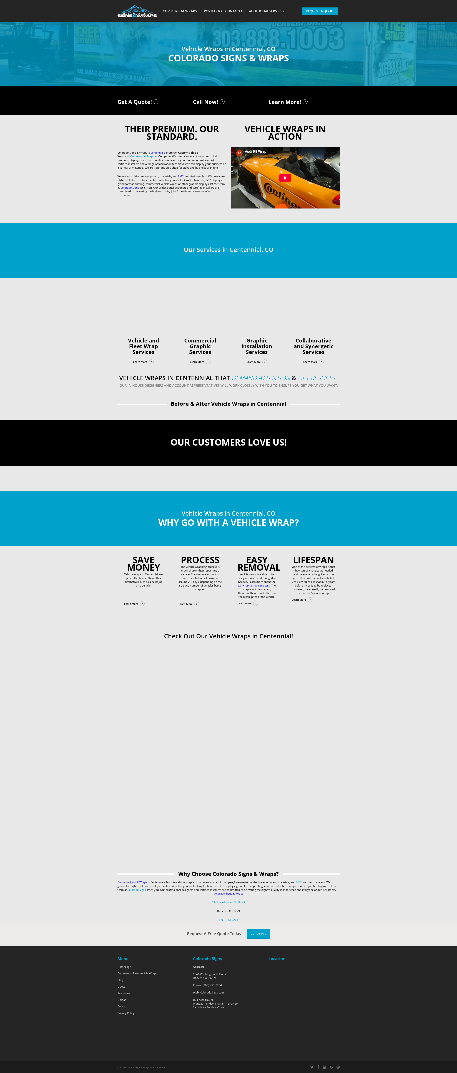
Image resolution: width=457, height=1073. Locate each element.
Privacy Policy (125, 1013)
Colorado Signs (129, 187)
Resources (123, 993)
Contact (122, 1006)
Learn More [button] (140, 362)
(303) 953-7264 (228, 920)
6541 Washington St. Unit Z (228, 902)
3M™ (299, 882)
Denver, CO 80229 (204, 978)
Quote (121, 986)
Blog (120, 980)
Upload (121, 1000)
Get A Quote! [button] (134, 102)
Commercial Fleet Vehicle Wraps (137, 973)
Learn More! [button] (284, 102)
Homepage (124, 966)
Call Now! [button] (205, 102)
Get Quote (258, 933)
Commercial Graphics (144, 156)
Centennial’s (158, 152)
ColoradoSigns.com (212, 992)
